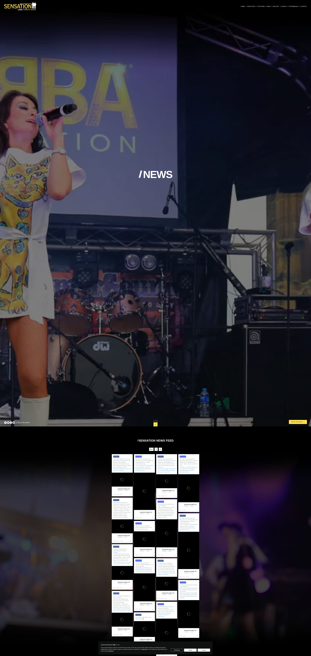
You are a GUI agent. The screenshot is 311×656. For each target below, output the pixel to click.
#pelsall (159, 515)
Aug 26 (170, 492)
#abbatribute (148, 468)
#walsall (164, 515)
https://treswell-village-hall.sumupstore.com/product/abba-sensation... (122, 562)
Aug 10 (147, 605)
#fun (196, 596)
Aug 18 (125, 630)
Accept (204, 650)
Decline (190, 650)
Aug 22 (147, 513)
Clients (284, 6)
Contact (304, 6)
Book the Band (297, 422)
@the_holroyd (168, 606)
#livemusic (138, 470)
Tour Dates (251, 6)
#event (143, 470)
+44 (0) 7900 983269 (24, 422)
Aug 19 (170, 551)
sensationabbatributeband (121, 490)
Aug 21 (170, 594)
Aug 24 (125, 537)
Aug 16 (147, 551)
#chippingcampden (140, 569)
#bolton (137, 527)
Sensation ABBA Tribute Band (124, 489)
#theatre (137, 571)
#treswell (147, 467)
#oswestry (166, 614)
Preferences (177, 650)
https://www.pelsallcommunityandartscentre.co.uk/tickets (122, 469)
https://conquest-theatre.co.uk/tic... (122, 610)
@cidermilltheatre (144, 567)
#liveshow (137, 529)
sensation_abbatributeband (143, 513)
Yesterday (126, 490)
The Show (261, 6)
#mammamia (144, 529)
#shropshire (183, 596)
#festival (188, 596)
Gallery (276, 6)
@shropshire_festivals (185, 588)
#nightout (182, 598)
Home (243, 6)
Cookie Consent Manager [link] (106, 644)
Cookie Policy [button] (144, 649)
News (269, 6)
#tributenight (167, 613)
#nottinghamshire (139, 468)
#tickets (193, 596)
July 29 (192, 631)
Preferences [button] (110, 651)
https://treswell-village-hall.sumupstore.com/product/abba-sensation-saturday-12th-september (167, 470)
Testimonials (293, 6)
